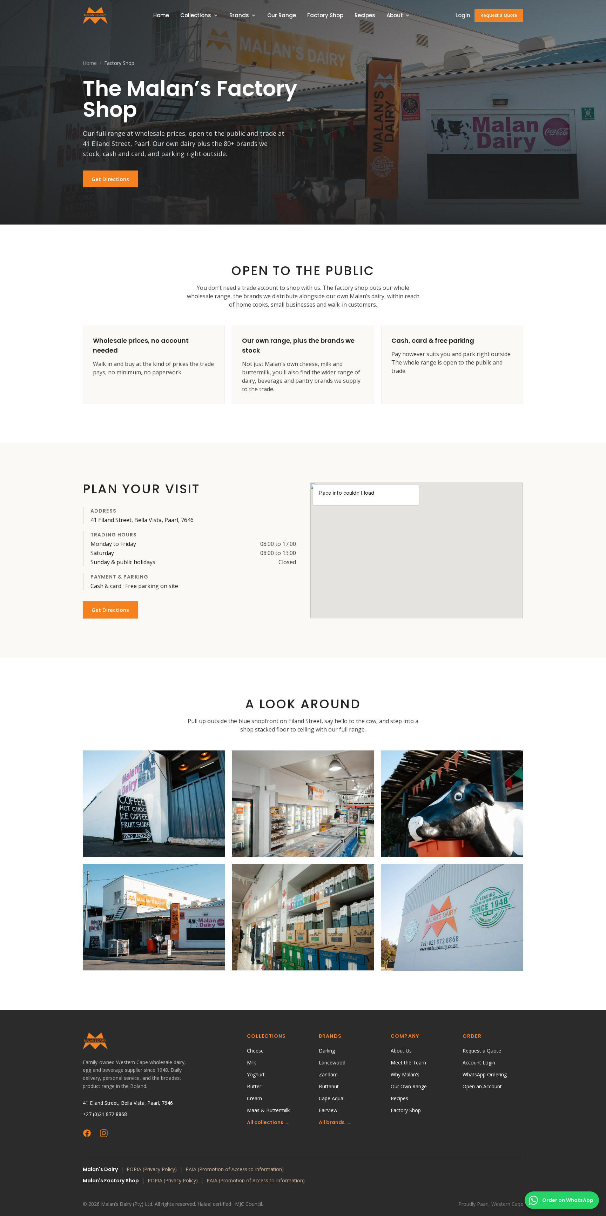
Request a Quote (498, 15)
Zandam (328, 1074)
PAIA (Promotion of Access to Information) (235, 1169)
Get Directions (110, 178)
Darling (327, 1050)
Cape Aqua (331, 1098)
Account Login (479, 1062)
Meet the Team (408, 1062)
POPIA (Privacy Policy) (152, 1169)
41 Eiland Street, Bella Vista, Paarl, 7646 (128, 1103)
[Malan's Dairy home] (95, 15)
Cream (254, 1098)
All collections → (268, 1122)
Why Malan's (405, 1074)
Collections (195, 15)
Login (463, 15)
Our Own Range (409, 1086)
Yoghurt (256, 1074)
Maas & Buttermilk (268, 1110)
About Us (401, 1050)
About (394, 15)
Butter (254, 1086)
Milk (251, 1062)
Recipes (365, 15)
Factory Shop (325, 15)
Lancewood (332, 1062)
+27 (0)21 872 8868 (105, 1114)
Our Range (281, 15)
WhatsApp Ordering (485, 1074)
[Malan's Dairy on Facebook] (87, 1133)
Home (161, 15)
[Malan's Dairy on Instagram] (104, 1133)
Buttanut (329, 1086)
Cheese (255, 1050)
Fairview (328, 1110)
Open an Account (482, 1086)
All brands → (335, 1122)
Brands (239, 15)
